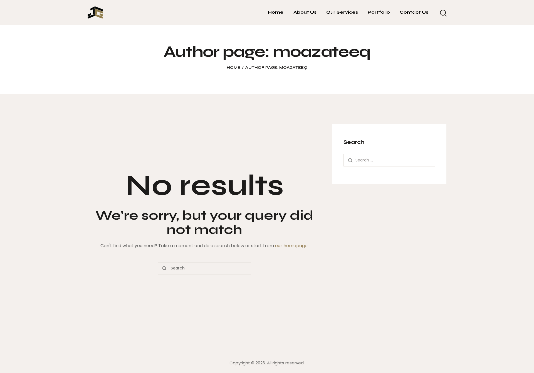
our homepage (291, 245)
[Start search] (442, 13)
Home (233, 67)
